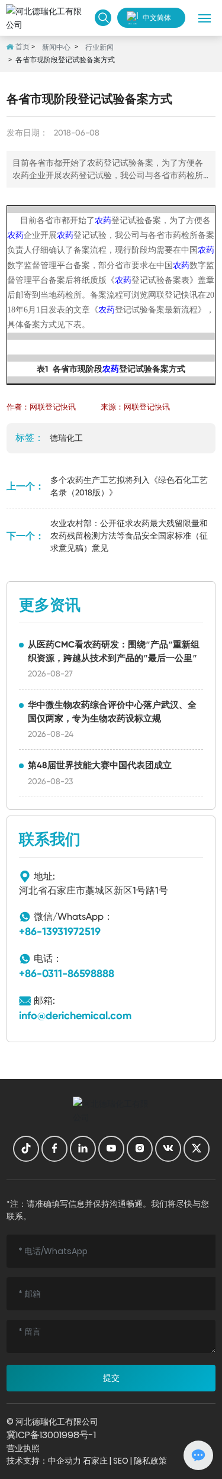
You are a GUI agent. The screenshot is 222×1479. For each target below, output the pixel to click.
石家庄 (95, 1461)
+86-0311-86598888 (66, 973)
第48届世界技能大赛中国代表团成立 (100, 765)
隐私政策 (150, 1461)
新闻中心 (56, 47)
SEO (120, 1461)
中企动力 (64, 1461)
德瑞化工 (66, 438)
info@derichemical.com (75, 1015)
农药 (103, 220)
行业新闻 (99, 47)
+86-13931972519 (60, 931)
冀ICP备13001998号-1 (51, 1435)
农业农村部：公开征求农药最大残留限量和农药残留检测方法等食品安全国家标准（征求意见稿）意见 (129, 535)
